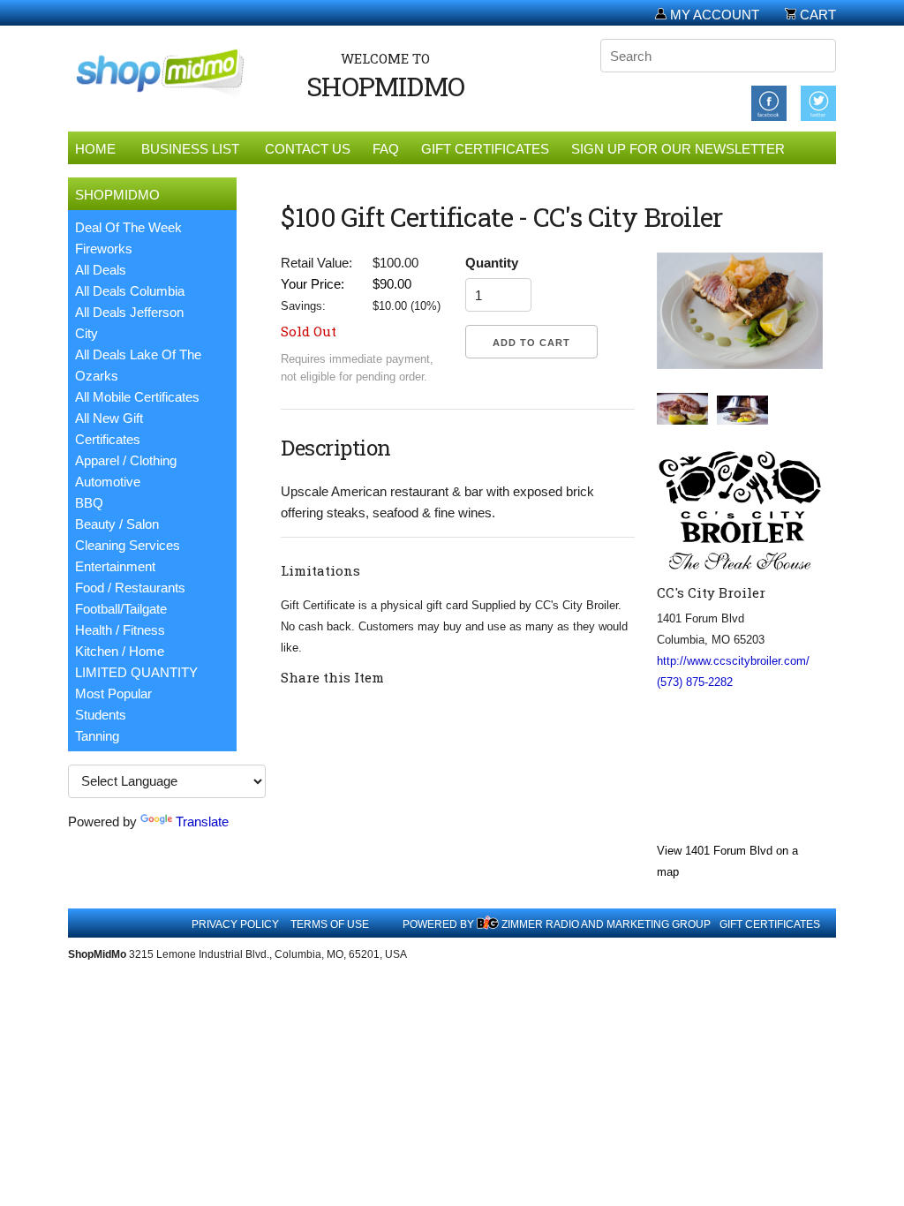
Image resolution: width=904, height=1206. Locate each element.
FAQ (386, 148)
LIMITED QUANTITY (136, 672)
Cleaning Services (127, 545)
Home (95, 148)
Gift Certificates (485, 148)
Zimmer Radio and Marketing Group (606, 924)
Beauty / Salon (117, 523)
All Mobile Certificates (137, 396)
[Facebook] (769, 101)
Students (100, 714)
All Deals (100, 269)
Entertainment (115, 566)
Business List (190, 148)
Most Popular (113, 693)
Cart (816, 14)
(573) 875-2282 (695, 682)
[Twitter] (818, 101)
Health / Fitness (120, 629)
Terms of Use (329, 924)
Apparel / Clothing (126, 460)
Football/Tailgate (121, 608)
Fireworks (103, 248)
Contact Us (307, 148)
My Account (713, 14)
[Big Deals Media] (488, 924)
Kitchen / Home (119, 651)
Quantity (491, 262)
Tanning (97, 735)
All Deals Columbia (130, 290)
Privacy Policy (235, 924)
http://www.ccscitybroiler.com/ (733, 660)
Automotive (107, 481)
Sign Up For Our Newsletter (678, 148)
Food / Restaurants (130, 587)
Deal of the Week (128, 227)
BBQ (89, 502)
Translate (202, 821)
